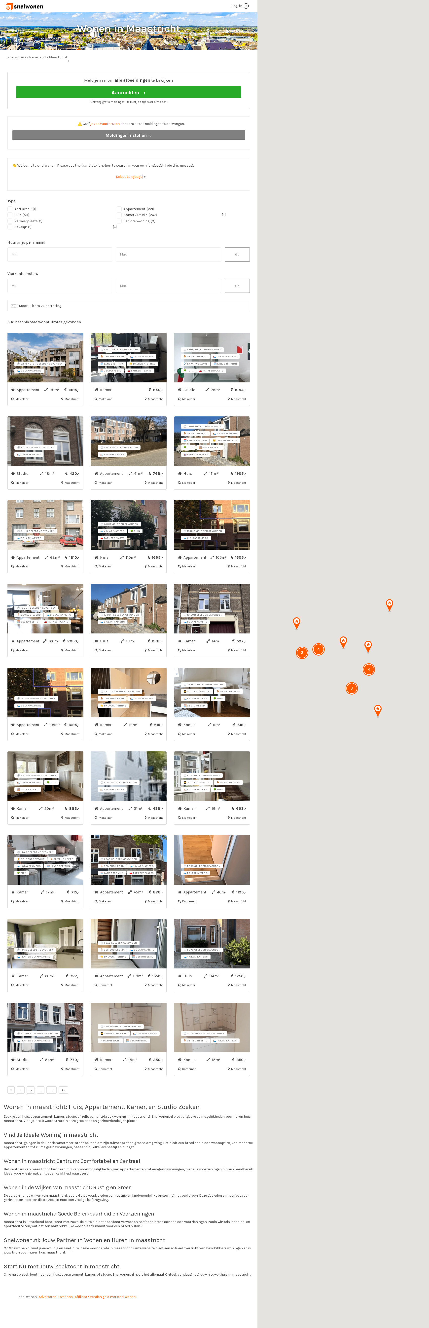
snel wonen (27, 1297)
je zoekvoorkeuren (105, 124)
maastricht (49, 1107)
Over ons (65, 1297)
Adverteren (47, 1297)
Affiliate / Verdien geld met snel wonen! (105, 1297)
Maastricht (58, 57)
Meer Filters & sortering (40, 305)
